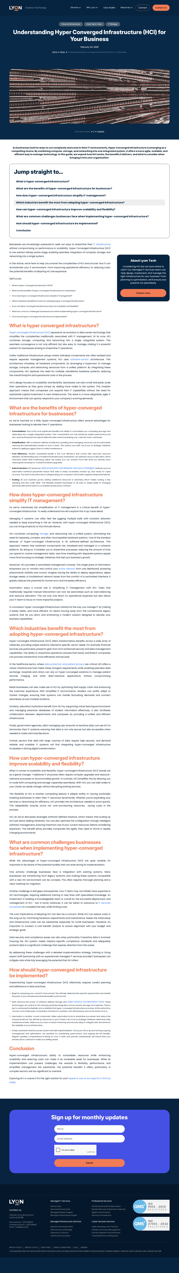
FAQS (75, 1247)
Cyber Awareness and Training (105, 1227)
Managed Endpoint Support (61, 1212)
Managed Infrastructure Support (63, 1215)
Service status (31, 1247)
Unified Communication (60, 1236)
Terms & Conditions (62, 1247)
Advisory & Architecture (101, 1215)
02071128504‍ (27, 1222)
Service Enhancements (60, 1209)
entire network (66, 568)
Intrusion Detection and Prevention (106, 1233)
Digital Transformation (101, 1212)
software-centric (79, 359)
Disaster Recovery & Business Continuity (109, 1209)
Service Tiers (55, 1206)
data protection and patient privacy (64, 664)
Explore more (143, 293)
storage (43, 533)
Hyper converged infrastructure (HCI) (29, 332)
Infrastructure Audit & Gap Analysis (106, 1206)
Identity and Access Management (106, 1230)
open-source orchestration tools (85, 1001)
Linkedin (84, 1247)
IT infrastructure (101, 244)
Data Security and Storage (61, 1230)
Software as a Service (59, 1233)
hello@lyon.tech (22, 1227)
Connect (142, 7)
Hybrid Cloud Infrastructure (61, 1227)
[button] (76, 8)
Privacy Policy (15, 1247)
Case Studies (109, 7)
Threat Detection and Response (105, 1236)
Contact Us (161, 7)
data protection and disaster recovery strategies (67, 468)
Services (74, 8)
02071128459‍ (31, 1225)
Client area (45, 1247)
